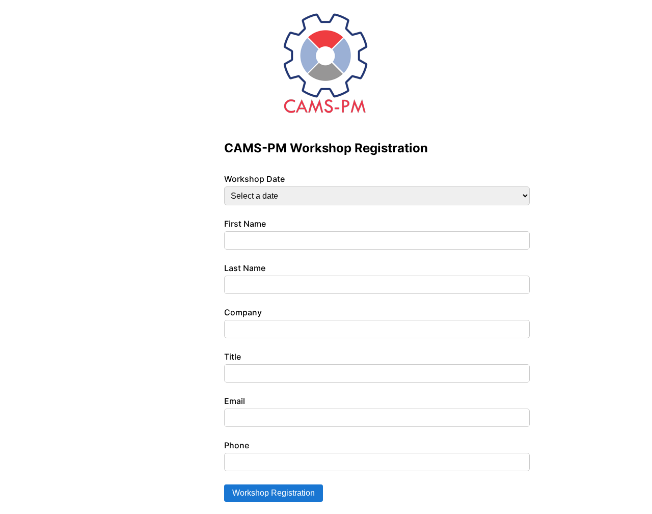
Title (232, 356)
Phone (236, 445)
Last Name (244, 268)
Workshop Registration (273, 493)
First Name (245, 224)
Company (243, 312)
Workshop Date (254, 179)
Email (234, 401)
